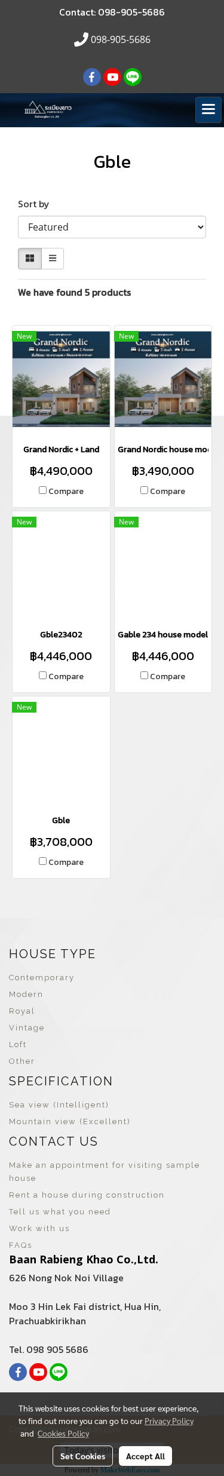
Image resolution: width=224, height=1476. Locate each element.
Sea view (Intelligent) (59, 1104)
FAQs (20, 1245)
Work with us (39, 1228)
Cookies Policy (63, 1433)
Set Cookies (82, 1455)
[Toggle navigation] (208, 110)
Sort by (37, 204)
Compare (66, 492)
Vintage (27, 1027)
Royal (22, 1010)
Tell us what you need (60, 1211)
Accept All (145, 1455)
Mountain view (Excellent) (70, 1121)
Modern (26, 994)
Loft (18, 1044)
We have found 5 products (74, 292)
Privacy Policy (169, 1420)
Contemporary (42, 977)
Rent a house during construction (87, 1194)
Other (22, 1061)
